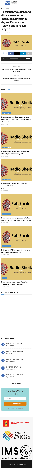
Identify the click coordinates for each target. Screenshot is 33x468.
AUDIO (7, 8)
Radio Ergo (22, 464)
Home (2, 8)
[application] (16, 59)
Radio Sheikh (7, 113)
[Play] (4, 59)
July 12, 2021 (5, 190)
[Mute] (24, 59)
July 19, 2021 (5, 156)
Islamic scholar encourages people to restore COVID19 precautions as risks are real (15, 185)
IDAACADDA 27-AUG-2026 (14, 367)
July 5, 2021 (5, 222)
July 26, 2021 (5, 124)
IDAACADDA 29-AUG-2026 (14, 351)
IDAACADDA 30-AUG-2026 (14, 344)
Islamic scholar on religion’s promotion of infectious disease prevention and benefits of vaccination (16, 119)
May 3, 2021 (6, 33)
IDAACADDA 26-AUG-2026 (14, 375)
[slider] (28, 58)
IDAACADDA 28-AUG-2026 (14, 359)
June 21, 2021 (5, 254)
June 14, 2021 (5, 286)
